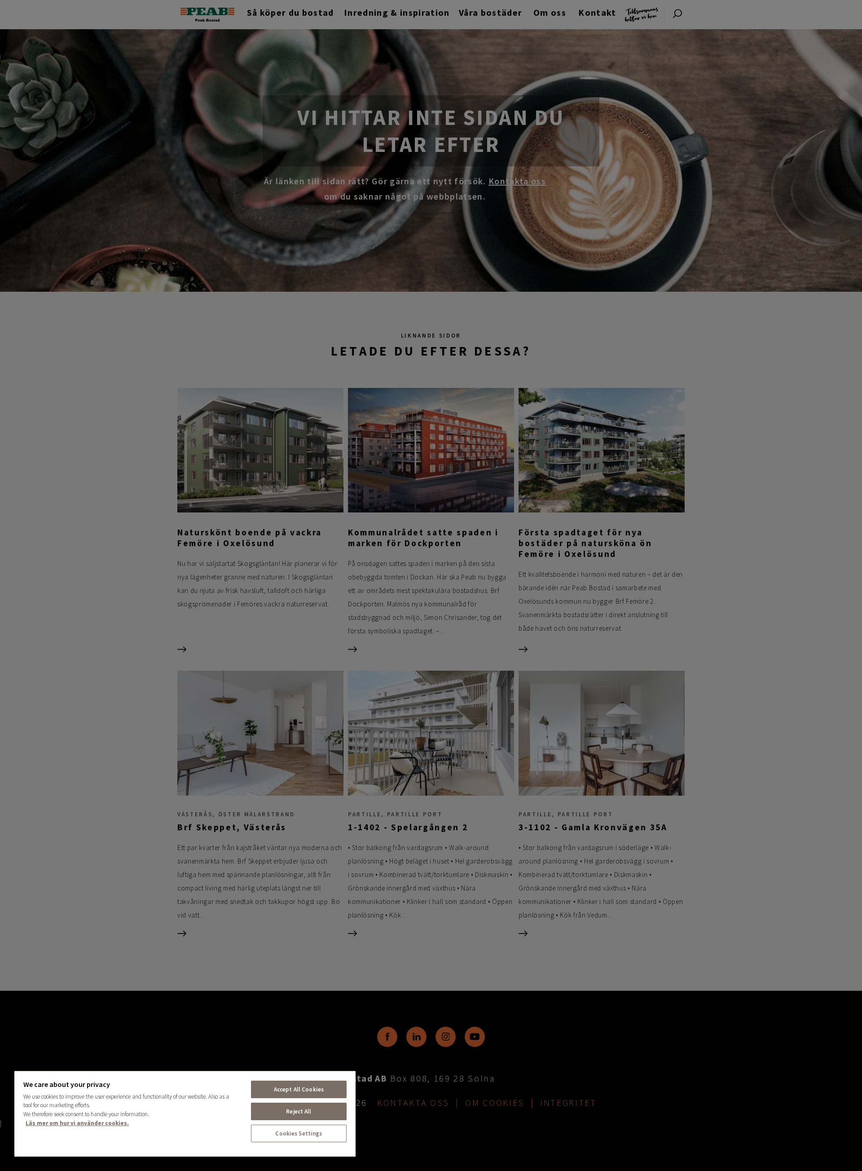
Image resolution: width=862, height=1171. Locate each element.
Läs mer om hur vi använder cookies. (77, 1123)
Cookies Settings (298, 1133)
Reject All (298, 1111)
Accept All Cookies (299, 1089)
